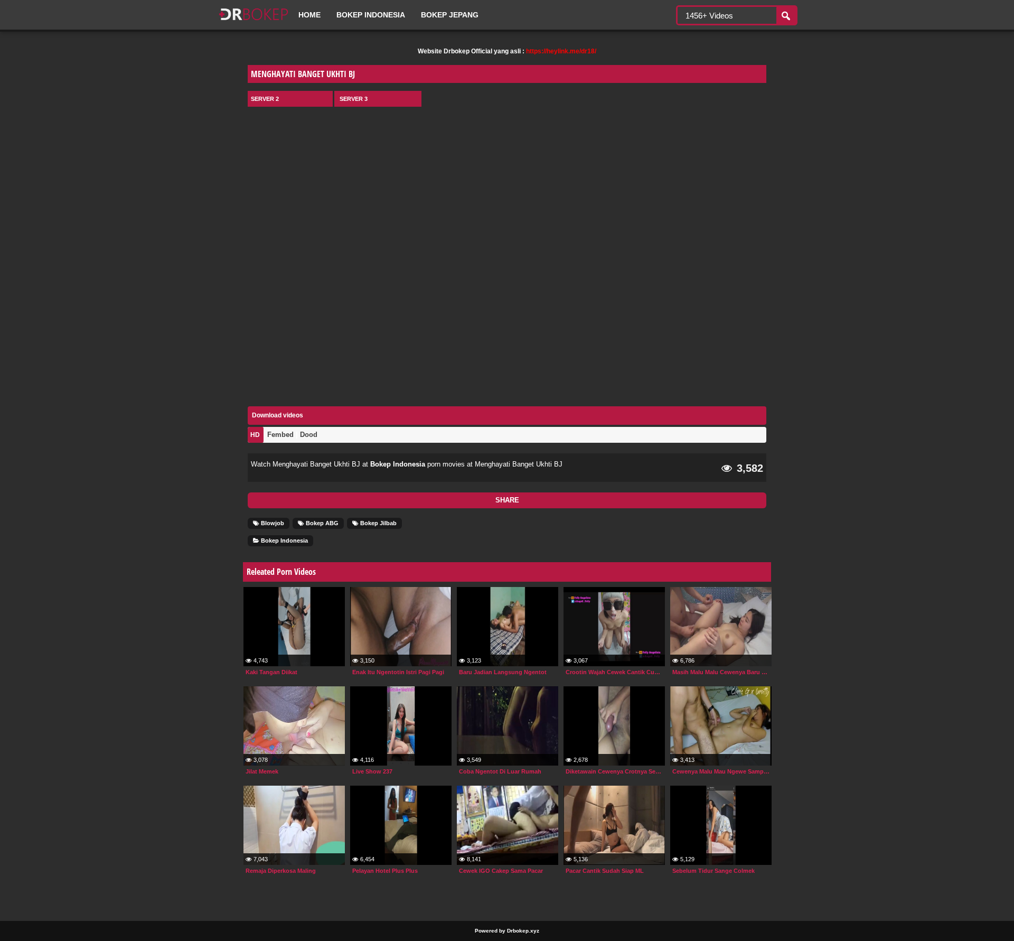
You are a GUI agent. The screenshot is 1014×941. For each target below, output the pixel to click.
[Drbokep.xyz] (253, 21)
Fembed (280, 435)
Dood (308, 435)
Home (309, 15)
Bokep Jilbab (378, 523)
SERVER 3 (354, 99)
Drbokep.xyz (523, 931)
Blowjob (271, 523)
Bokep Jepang (449, 15)
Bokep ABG (321, 523)
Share (507, 500)
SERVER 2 (265, 99)
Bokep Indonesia (370, 15)
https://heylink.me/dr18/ (561, 51)
